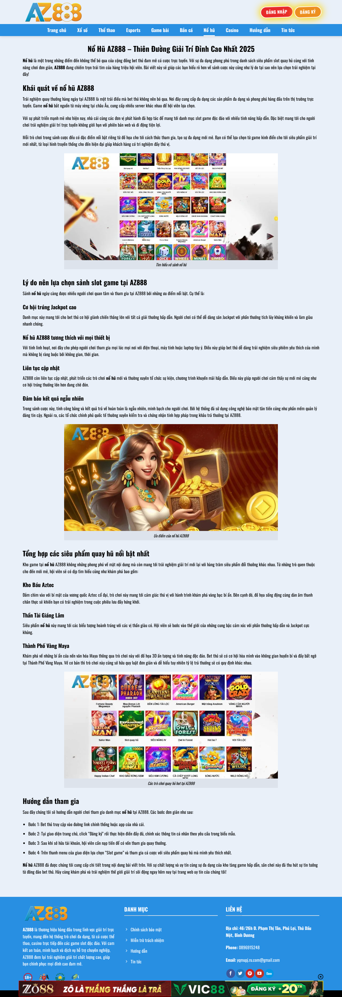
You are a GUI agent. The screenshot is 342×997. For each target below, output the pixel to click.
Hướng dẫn (260, 29)
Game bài (160, 29)
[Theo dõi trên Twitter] (240, 973)
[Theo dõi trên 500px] (269, 973)
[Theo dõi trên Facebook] (230, 973)
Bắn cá (186, 29)
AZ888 (28, 929)
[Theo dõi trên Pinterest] (250, 973)
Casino (232, 29)
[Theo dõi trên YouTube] (259, 973)
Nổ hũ (209, 29)
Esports (133, 29)
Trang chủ (56, 29)
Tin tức (288, 29)
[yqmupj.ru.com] (53, 12)
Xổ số (82, 29)
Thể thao (107, 29)
